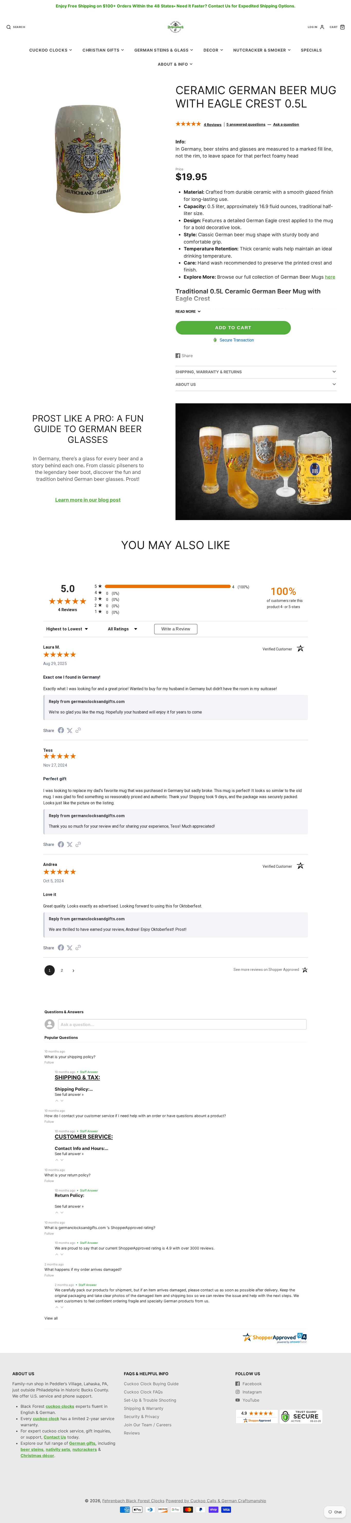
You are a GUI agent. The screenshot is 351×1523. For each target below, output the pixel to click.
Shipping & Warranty (143, 1408)
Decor (211, 50)
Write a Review (175, 629)
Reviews (132, 1433)
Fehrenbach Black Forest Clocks (133, 1500)
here (330, 277)
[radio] (175, 586)
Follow (49, 1062)
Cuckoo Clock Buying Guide (151, 1383)
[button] (57, 1101)
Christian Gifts (100, 50)
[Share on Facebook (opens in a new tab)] (61, 730)
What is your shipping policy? (69, 1057)
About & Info (173, 64)
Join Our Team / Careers (147, 1424)
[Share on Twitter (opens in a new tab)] (70, 730)
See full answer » (69, 1094)
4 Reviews (212, 124)
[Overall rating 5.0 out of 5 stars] (188, 124)
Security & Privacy (141, 1416)
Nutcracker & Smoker (259, 50)
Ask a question (286, 124)
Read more (186, 312)
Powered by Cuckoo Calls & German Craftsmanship (216, 1500)
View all (51, 1318)
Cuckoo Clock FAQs (143, 1391)
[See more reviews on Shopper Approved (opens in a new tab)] (78, 730)
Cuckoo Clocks (48, 50)
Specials (311, 50)
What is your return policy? (67, 1175)
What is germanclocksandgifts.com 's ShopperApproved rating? (99, 1227)
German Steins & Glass (161, 50)
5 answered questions (245, 124)
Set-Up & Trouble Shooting (150, 1400)
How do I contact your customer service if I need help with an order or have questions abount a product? (135, 1116)
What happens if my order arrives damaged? (83, 1269)
